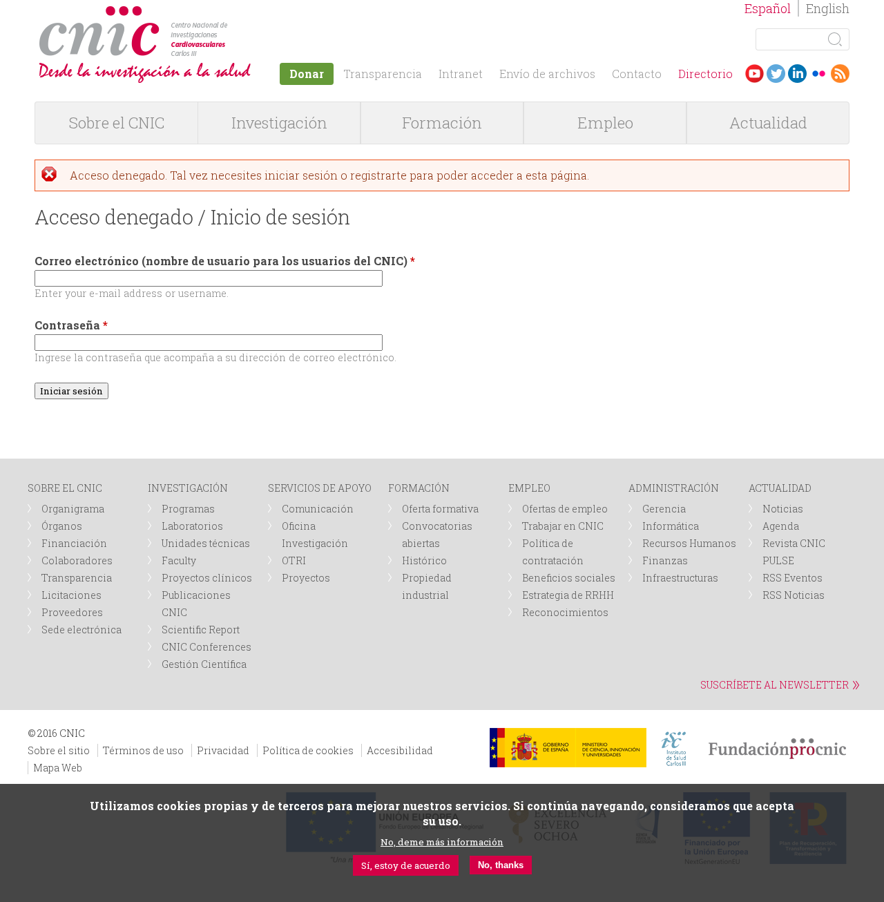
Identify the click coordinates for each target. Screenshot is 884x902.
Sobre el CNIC (116, 123)
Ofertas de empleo (565, 508)
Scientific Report (201, 629)
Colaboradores (77, 560)
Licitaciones (71, 595)
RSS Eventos (792, 577)
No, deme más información (442, 842)
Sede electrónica (81, 629)
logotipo (232, 13)
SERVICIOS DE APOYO (320, 488)
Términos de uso (143, 750)
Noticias (782, 508)
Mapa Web (57, 767)
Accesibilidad (400, 750)
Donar (306, 73)
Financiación (74, 543)
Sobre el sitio (59, 750)
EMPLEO (529, 488)
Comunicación (318, 508)
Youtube (754, 73)
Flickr (818, 73)
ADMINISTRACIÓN (673, 488)
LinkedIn (797, 73)
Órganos (61, 525)
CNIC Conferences (206, 646)
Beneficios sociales (568, 577)
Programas (188, 508)
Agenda (780, 525)
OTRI (294, 560)
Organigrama (72, 508)
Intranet (461, 73)
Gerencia (664, 508)
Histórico (424, 560)
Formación (442, 123)
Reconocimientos (565, 612)
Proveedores (72, 612)
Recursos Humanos (689, 543)
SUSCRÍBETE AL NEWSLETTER (774, 684)
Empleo (605, 123)
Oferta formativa (440, 508)
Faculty (179, 560)
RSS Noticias (793, 595)
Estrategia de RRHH (568, 595)
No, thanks (500, 866)
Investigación (279, 123)
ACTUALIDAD (780, 488)
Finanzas (665, 560)
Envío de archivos (547, 73)
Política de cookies (308, 750)
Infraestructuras (680, 577)
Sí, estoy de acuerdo (405, 865)
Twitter (776, 73)
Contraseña (71, 325)
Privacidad (223, 750)
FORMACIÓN (419, 488)
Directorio (705, 73)
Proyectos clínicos (207, 577)
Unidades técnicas (206, 543)
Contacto (637, 73)
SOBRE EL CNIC (65, 488)
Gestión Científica (204, 664)
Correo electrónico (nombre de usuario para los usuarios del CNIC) (225, 260)
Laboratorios (192, 525)
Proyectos (306, 577)
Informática (670, 525)
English (827, 8)
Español (767, 8)
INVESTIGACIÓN (188, 488)
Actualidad (768, 123)
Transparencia (382, 73)
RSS (840, 73)
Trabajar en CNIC (563, 525)
